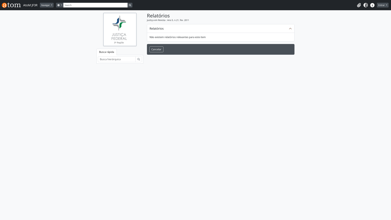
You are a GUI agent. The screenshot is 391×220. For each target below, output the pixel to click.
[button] (359, 5)
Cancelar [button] (156, 49)
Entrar (381, 5)
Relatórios (157, 28)
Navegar (45, 5)
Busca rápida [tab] (106, 52)
